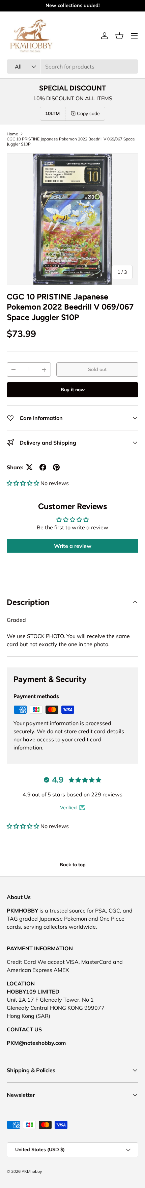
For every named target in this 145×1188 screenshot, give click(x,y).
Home (12, 133)
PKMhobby (31, 1171)
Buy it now (73, 390)
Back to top (73, 865)
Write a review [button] (72, 546)
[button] (119, 35)
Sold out (97, 369)
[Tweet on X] (29, 467)
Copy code (88, 113)
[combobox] (72, 66)
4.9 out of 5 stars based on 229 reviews (72, 794)
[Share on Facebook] (43, 467)
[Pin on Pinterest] (56, 467)
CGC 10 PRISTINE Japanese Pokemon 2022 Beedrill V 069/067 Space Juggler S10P (71, 141)
